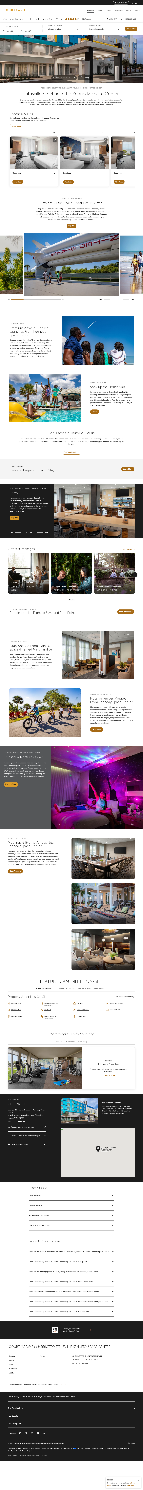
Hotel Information (36, 1195)
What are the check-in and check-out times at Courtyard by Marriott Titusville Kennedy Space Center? (69, 1252)
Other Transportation (19, 1144)
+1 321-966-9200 (130, 19)
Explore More (10, 784)
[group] (71, 511)
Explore (71, 226)
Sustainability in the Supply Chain (117, 1448)
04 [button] (106, 824)
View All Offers (127, 549)
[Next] (134, 574)
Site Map (10, 1451)
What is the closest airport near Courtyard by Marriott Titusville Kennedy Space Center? (64, 1291)
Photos (137, 10)
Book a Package (125, 611)
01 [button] (84, 824)
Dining (108, 10)
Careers (25, 1448)
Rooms (100, 10)
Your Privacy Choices (83, 1448)
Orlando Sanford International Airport (25, 1136)
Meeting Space (16, 1016)
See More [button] (109, 105)
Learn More (16, 126)
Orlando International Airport (22, 1127)
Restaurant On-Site (51, 1003)
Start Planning (15, 871)
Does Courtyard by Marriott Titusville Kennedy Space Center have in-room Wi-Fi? (61, 1281)
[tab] (45, 988)
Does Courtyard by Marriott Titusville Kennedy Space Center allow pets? (58, 1262)
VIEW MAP (113, 19)
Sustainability (16, 1003)
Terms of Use (35, 1448)
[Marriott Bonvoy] (134, 2)
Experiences (118, 10)
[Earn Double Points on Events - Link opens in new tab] (28, 573)
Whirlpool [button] (47, 1010)
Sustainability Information (39, 1225)
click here (130, 1485)
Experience (96, 729)
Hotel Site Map (20, 1451)
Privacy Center (65, 1448)
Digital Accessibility (98, 1448)
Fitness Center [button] (49, 1016)
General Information (37, 1205)
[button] (121, 2)
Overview (90, 10)
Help (28, 1451)
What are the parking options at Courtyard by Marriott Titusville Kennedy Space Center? (64, 1272)
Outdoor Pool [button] (16, 1010)
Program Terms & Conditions (50, 1448)
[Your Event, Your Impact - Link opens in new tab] (71, 573)
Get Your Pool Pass (71, 452)
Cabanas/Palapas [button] (83, 1010)
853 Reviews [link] (86, 19)
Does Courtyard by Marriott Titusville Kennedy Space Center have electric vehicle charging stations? (69, 1301)
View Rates (18, 182)
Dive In (94, 411)
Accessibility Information (39, 1215)
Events (128, 10)
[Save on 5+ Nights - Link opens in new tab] (114, 573)
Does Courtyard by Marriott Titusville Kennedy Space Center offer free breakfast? (61, 1311)
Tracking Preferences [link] (14, 1448)
